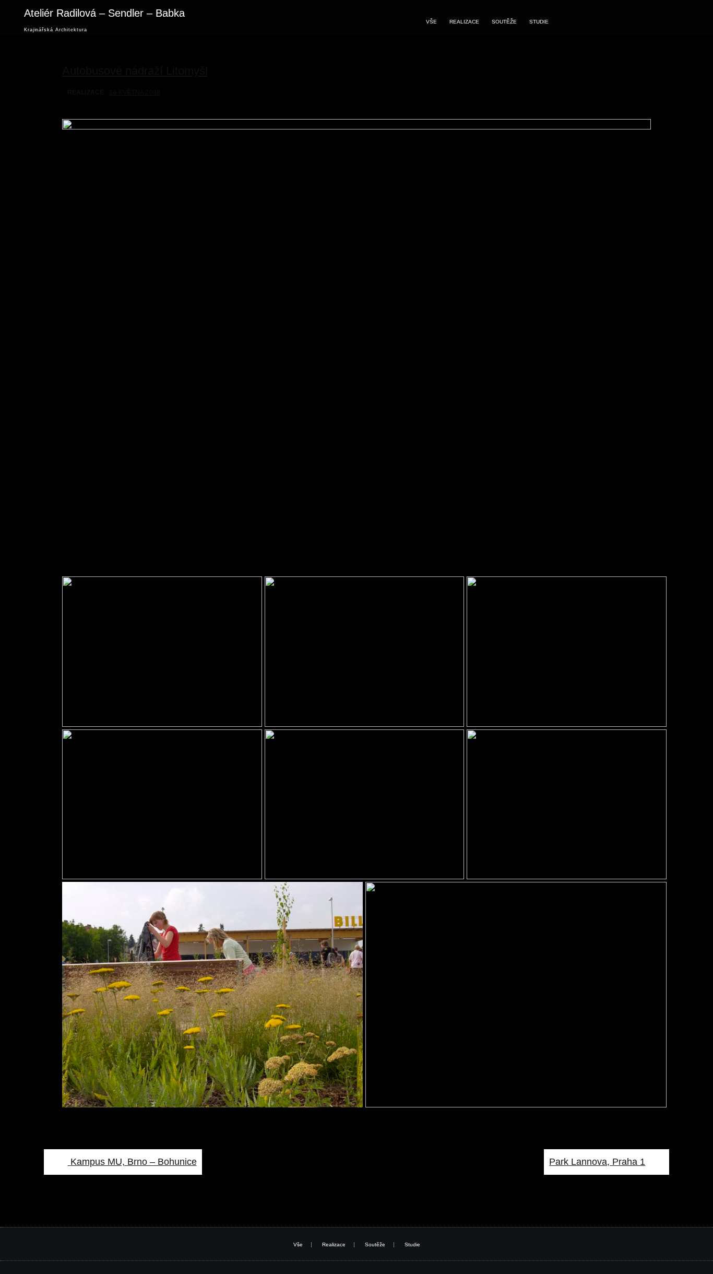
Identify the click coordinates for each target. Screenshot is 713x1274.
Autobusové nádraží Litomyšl (135, 70)
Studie (539, 22)
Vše (431, 22)
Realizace (464, 22)
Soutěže (504, 22)
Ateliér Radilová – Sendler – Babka (104, 13)
